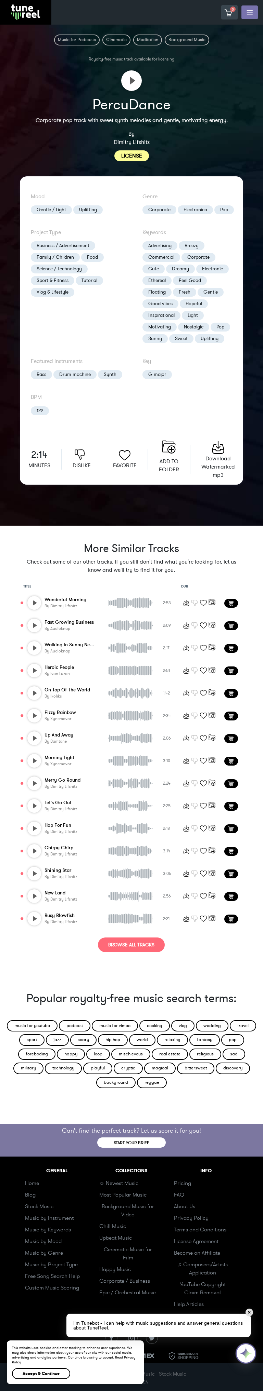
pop (233, 1040)
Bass (41, 374)
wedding (212, 1026)
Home (32, 1183)
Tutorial (89, 280)
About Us (184, 1206)
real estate (169, 1054)
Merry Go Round (62, 780)
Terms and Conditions (200, 1229)
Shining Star (58, 870)
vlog (183, 1026)
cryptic (128, 1068)
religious (205, 1054)
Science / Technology (59, 269)
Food (92, 257)
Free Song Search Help (52, 1276)
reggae (152, 1082)
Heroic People (59, 667)
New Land (55, 893)
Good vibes (160, 303)
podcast (74, 1026)
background (116, 1082)
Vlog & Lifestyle (52, 292)
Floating (157, 292)
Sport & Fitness (52, 280)
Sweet (181, 338)
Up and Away (59, 735)
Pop (224, 209)
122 (40, 410)
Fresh (184, 292)
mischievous (131, 1054)
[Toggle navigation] (249, 12)
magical (160, 1068)
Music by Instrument (49, 1218)
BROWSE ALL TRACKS (131, 945)
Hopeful (194, 303)
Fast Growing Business (69, 622)
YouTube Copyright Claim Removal (203, 1288)
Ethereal (157, 280)
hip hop (112, 1040)
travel (243, 1026)
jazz (57, 1040)
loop (98, 1054)
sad (234, 1054)
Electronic (212, 269)
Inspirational (161, 315)
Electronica (195, 209)
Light (193, 315)
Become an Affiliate (197, 1253)
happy (70, 1054)
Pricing (182, 1183)
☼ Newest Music (118, 1183)
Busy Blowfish (60, 915)
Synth (110, 374)
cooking (154, 1026)
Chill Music (112, 1226)
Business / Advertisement (63, 245)
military (28, 1068)
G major (157, 374)
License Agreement (196, 1241)
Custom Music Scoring (52, 1288)
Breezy (192, 245)
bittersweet (196, 1068)
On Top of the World (67, 690)
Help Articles (189, 1304)
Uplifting (88, 209)
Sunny (155, 338)
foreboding (37, 1054)
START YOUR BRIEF (131, 1143)
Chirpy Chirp (59, 848)
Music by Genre (44, 1253)
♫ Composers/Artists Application (203, 1269)
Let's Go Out (58, 802)
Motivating (159, 327)
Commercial (161, 257)
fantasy (204, 1040)
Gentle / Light (51, 209)
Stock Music (39, 1206)
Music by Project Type (51, 1264)
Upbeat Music (115, 1238)
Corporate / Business (124, 1281)
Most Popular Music (123, 1195)
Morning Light (59, 757)
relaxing (172, 1040)
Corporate (159, 209)
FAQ (179, 1195)
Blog (30, 1195)
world (142, 1040)
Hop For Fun (58, 825)
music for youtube (32, 1026)
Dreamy (180, 269)
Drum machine (75, 374)
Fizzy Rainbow (60, 712)
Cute (153, 269)
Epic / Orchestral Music (127, 1292)
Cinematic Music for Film (128, 1253)
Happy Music (115, 1269)
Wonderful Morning (65, 599)
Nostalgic (193, 327)
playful (98, 1068)
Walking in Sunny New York (74, 645)
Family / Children (55, 257)
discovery (232, 1068)
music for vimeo (114, 1026)
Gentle (210, 292)
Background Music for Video (128, 1210)
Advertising (160, 245)
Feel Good (190, 280)
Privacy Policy (191, 1218)
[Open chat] (246, 1353)
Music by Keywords (48, 1229)
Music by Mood (43, 1241)
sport (32, 1040)
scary (83, 1040)
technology (63, 1068)
